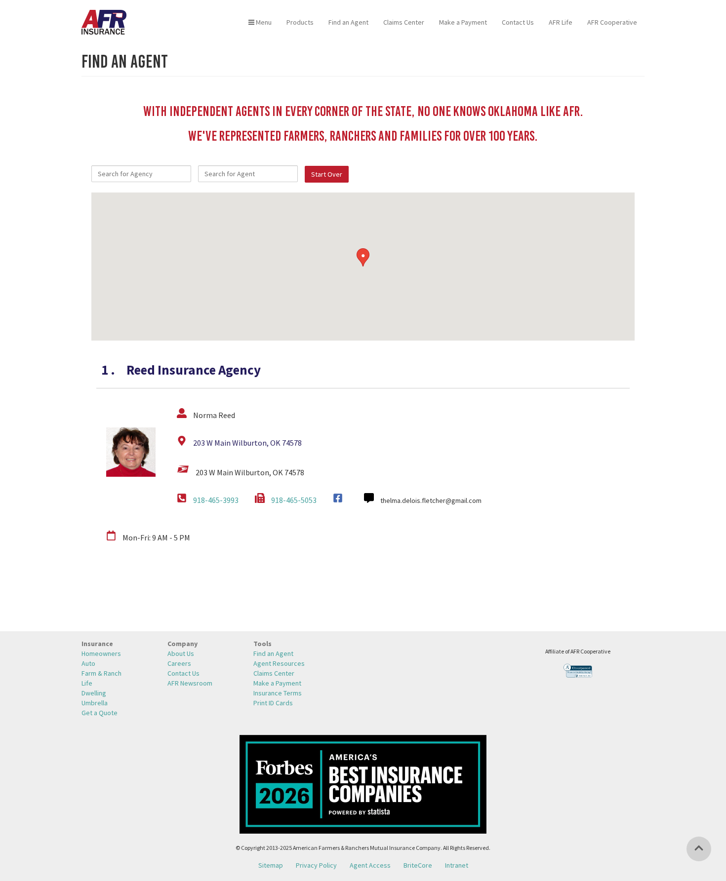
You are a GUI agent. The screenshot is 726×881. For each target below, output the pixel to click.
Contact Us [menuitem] (518, 22)
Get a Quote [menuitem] (99, 712)
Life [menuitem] (86, 683)
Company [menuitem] (182, 643)
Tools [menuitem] (262, 643)
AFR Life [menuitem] (560, 22)
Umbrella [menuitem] (94, 702)
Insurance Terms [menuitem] (277, 693)
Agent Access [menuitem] (370, 865)
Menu (263, 22)
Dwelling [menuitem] (93, 693)
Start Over (326, 174)
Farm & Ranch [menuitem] (101, 673)
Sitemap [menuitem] (270, 865)
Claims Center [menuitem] (403, 22)
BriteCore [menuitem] (417, 865)
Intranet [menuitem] (456, 865)
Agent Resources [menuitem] (279, 663)
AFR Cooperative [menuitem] (612, 22)
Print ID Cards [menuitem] (273, 702)
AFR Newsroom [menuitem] (189, 683)
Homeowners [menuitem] (101, 653)
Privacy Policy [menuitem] (316, 865)
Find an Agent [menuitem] (348, 22)
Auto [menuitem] (88, 663)
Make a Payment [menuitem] (463, 22)
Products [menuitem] (300, 22)
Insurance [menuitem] (97, 643)
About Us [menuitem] (180, 653)
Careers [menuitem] (179, 663)
